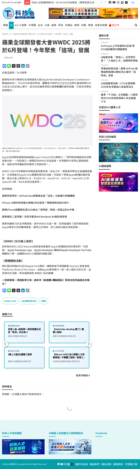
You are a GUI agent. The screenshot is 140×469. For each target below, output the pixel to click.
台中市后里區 (59, 351)
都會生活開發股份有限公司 (19, 361)
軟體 (59, 86)
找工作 (115, 25)
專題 (90, 25)
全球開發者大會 (29, 301)
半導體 (32, 25)
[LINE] (122, 2)
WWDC (11, 83)
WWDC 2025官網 (43, 273)
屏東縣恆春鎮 (59, 326)
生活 (40, 25)
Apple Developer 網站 (46, 250)
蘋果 (44, 83)
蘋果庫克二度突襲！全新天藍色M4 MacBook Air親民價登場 (34, 216)
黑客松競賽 (101, 25)
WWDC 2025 (10, 301)
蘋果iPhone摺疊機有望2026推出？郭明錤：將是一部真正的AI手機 (38, 209)
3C (11, 25)
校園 (83, 25)
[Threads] (126, 2)
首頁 (6, 34)
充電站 (68, 25)
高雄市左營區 (14, 351)
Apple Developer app (20, 250)
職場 (76, 25)
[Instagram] (118, 2)
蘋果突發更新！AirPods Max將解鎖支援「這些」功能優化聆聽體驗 (38, 195)
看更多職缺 (82, 375)
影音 (60, 25)
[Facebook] (110, 2)
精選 (5, 25)
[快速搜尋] (136, 25)
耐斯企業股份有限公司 (17, 336)
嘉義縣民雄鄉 (14, 326)
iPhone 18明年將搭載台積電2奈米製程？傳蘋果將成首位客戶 (35, 202)
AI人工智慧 (21, 25)
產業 (53, 25)
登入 (133, 2)
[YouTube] (114, 2)
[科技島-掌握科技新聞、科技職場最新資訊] (18, 13)
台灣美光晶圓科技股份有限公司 (66, 361)
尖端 (47, 25)
